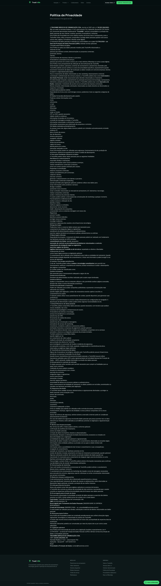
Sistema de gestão (75, 568)
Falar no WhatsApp (108, 575)
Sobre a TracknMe (107, 563)
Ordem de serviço (74, 572)
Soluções (56, 2)
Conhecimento (74, 2)
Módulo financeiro (74, 570)
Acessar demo (109, 2)
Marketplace (73, 575)
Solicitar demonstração (124, 2)
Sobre (82, 2)
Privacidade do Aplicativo (109, 572)
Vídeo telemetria (74, 565)
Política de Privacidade (109, 570)
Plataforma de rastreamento (77, 563)
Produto (65, 2)
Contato (88, 2)
